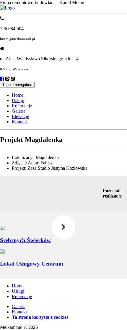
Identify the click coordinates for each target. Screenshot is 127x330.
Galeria (18, 111)
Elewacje (20, 116)
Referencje (22, 105)
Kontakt (19, 121)
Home (17, 95)
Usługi (18, 100)
